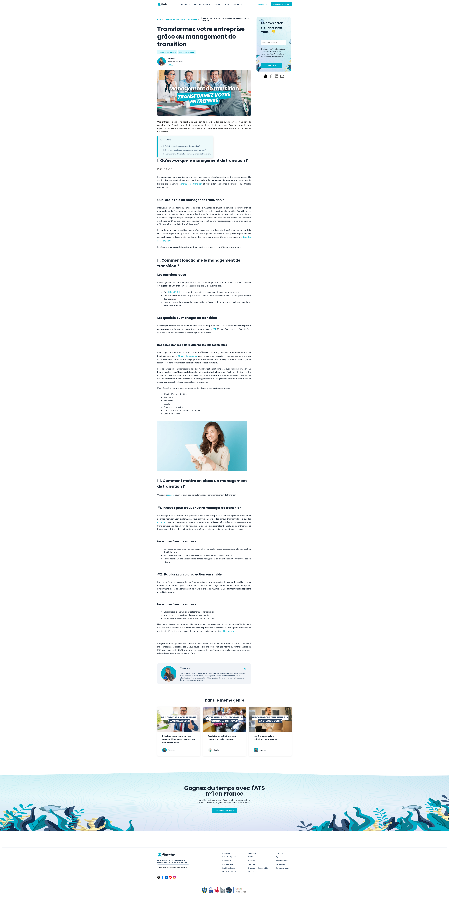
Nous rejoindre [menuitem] (282, 860)
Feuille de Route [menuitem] (228, 868)
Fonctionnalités (201, 4)
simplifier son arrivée (228, 631)
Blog (159, 19)
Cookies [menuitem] (251, 860)
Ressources (237, 4)
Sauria (216, 750)
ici (282, 56)
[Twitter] (265, 76)
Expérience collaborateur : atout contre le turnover (222, 738)
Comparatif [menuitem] (226, 860)
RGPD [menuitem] (250, 857)
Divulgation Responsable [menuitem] (258, 868)
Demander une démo (281, 4)
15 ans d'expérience (187, 356)
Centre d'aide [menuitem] (227, 864)
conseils (170, 494)
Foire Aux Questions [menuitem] (230, 857)
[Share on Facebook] (271, 76)
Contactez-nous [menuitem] (282, 868)
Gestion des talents (173, 19)
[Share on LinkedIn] (276, 76)
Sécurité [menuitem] (251, 864)
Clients (217, 4)
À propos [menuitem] (279, 857)
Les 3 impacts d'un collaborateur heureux (266, 738)
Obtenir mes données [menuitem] (256, 872)
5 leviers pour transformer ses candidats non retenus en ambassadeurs (178, 739)
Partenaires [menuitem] (280, 864)
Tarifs (226, 4)
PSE (214, 329)
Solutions (184, 4)
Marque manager (189, 19)
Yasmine (171, 58)
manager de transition (191, 183)
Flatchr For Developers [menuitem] (231, 872)
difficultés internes (176, 292)
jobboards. (162, 522)
